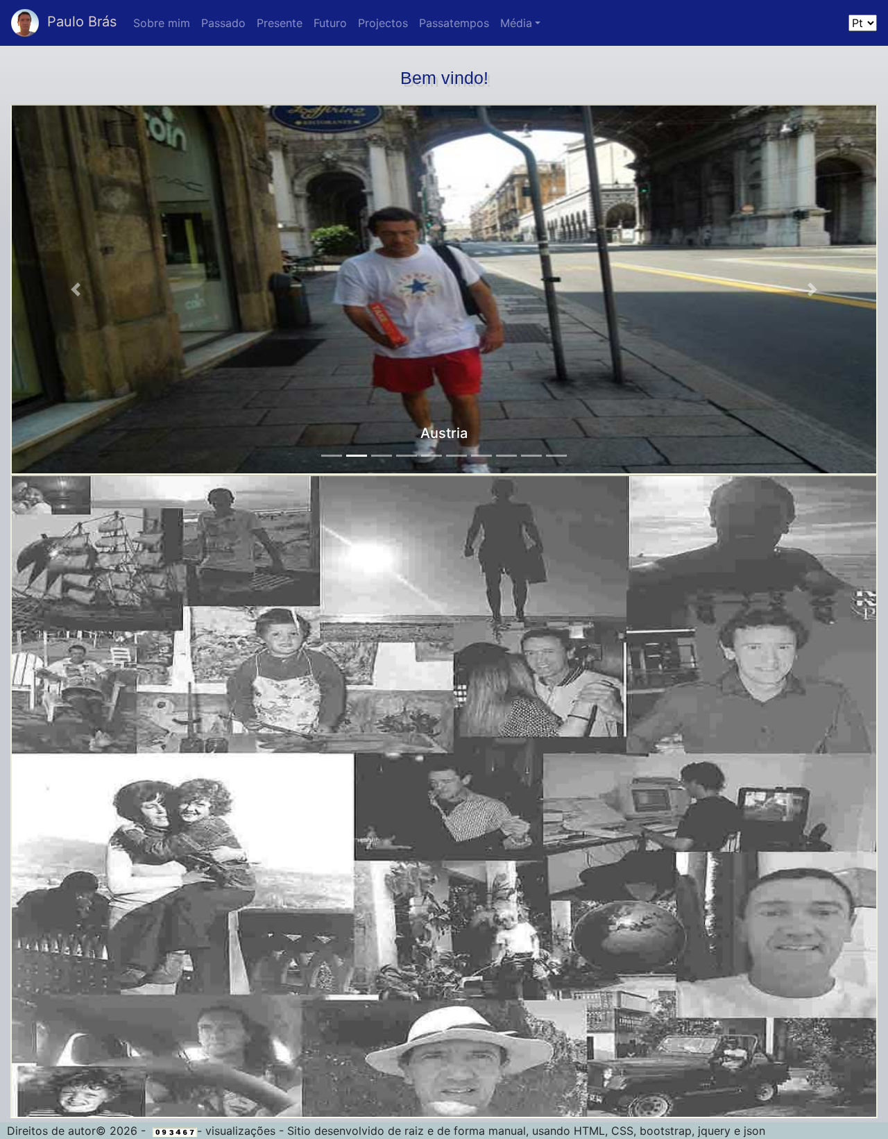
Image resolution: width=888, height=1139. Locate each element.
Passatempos (454, 23)
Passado (223, 23)
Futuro (330, 23)
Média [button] (516, 23)
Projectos (383, 23)
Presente (279, 23)
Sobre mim (161, 23)
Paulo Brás (78, 21)
